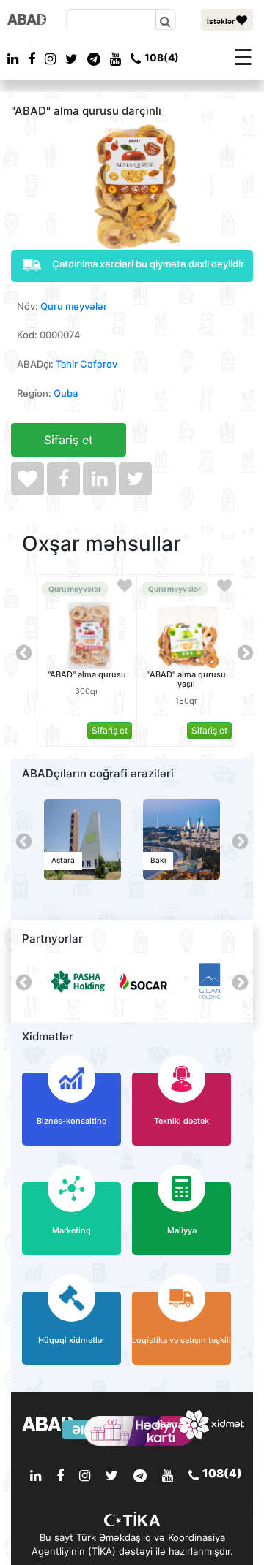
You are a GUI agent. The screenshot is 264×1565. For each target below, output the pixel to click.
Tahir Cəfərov (86, 364)
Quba (66, 393)
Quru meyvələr (73, 306)
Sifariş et (68, 440)
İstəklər (221, 21)
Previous (22, 651)
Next (243, 651)
